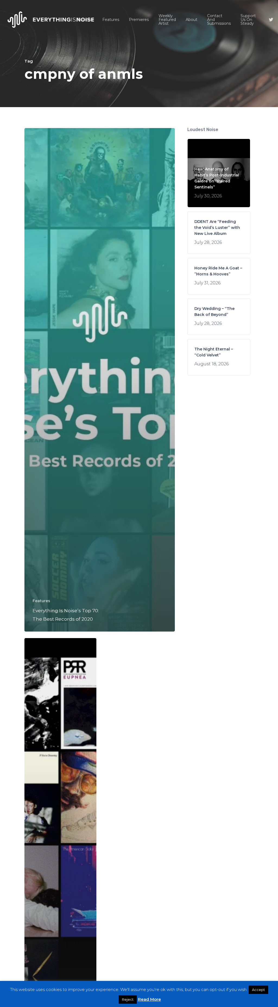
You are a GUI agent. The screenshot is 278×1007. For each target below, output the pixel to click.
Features (41, 600)
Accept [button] (258, 989)
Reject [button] (128, 999)
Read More (149, 999)
